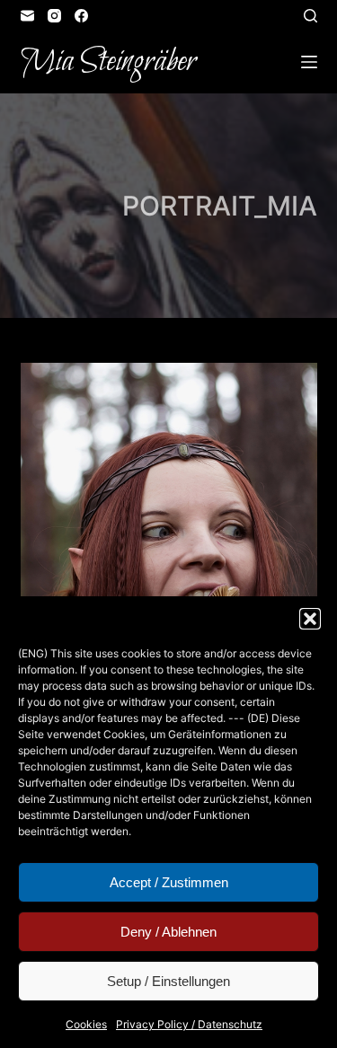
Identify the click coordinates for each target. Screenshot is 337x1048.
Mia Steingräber (108, 62)
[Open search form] (310, 15)
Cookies (86, 1024)
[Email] (27, 15)
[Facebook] (81, 15)
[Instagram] (54, 15)
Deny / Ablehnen (168, 931)
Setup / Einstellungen (168, 981)
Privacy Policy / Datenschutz (189, 1024)
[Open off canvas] (309, 62)
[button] (310, 619)
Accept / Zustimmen (169, 882)
